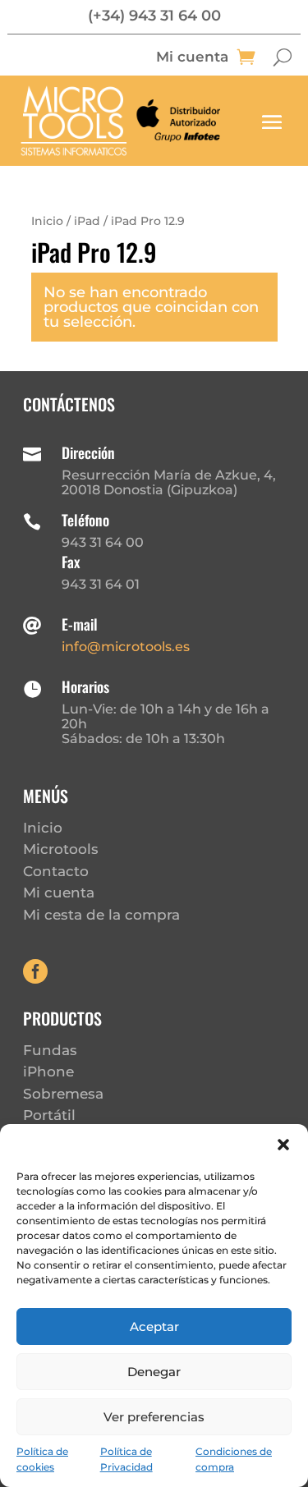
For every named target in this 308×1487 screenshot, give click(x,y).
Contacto (56, 871)
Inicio (47, 220)
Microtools (61, 849)
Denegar (154, 1371)
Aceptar (154, 1326)
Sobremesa (63, 1093)
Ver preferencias (154, 1417)
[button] (283, 1144)
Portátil (49, 1115)
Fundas (50, 1050)
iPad (87, 220)
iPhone (48, 1071)
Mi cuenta (192, 58)
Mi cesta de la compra (101, 914)
